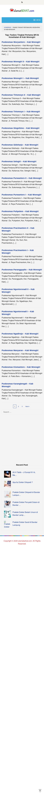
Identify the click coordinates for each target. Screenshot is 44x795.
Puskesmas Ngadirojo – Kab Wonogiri (20, 334)
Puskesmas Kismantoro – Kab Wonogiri (21, 367)
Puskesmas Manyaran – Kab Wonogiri (20, 350)
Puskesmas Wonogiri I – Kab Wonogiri (20, 78)
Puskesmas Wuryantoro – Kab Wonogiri (21, 42)
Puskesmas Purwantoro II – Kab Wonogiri (22, 178)
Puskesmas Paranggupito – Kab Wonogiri (22, 270)
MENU (38, 20)
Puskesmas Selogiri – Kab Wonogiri (19, 161)
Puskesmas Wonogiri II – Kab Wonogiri (20, 61)
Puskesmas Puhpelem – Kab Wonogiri (20, 211)
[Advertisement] (22, 439)
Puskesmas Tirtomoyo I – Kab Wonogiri (21, 111)
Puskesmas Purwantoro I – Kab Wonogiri (21, 195)
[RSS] (22, 2)
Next (26, 406)
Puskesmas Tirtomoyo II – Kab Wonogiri (21, 95)
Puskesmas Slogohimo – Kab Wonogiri (20, 128)
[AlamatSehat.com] (22, 9)
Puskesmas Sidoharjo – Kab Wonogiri (20, 145)
